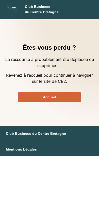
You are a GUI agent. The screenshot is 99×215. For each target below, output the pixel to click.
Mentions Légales (21, 149)
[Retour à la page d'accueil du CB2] (12, 9)
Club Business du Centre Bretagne (36, 133)
